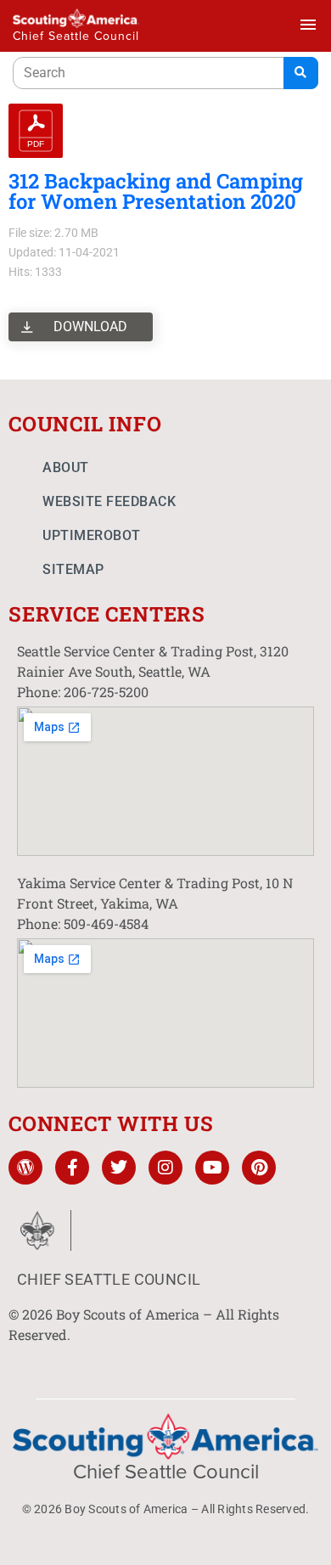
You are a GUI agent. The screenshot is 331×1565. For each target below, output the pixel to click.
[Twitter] (119, 1168)
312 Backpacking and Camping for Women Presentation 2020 (155, 191)
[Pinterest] (259, 1168)
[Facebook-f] (72, 1168)
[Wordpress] (25, 1168)
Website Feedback (109, 501)
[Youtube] (212, 1168)
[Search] (300, 73)
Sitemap (73, 569)
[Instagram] (165, 1168)
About (65, 467)
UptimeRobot (91, 535)
